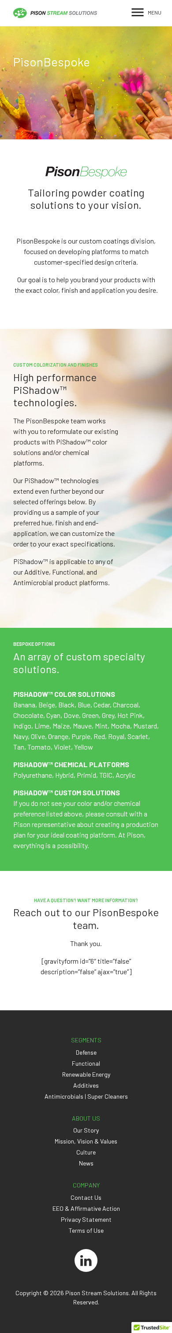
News (86, 1163)
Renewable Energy (86, 1074)
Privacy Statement (86, 1219)
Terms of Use (86, 1230)
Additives (86, 1085)
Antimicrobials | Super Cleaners (86, 1096)
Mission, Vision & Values (86, 1141)
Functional (86, 1063)
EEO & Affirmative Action (86, 1208)
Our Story (86, 1130)
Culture (86, 1152)
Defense (86, 1052)
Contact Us (86, 1197)
